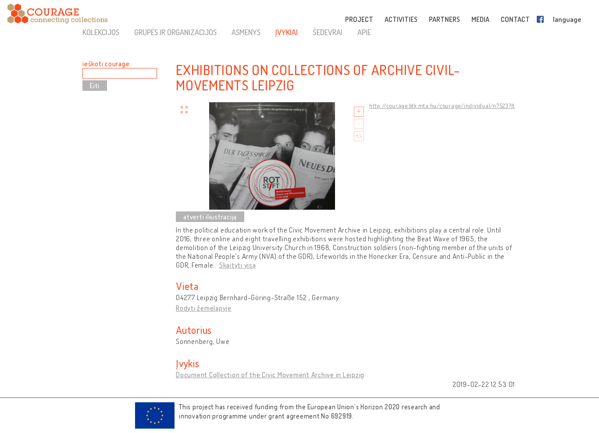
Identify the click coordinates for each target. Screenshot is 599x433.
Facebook (542, 19)
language (567, 19)
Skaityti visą (237, 265)
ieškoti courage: (106, 63)
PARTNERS (444, 19)
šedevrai (327, 32)
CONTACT (515, 19)
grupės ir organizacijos (175, 32)
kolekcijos (100, 32)
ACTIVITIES (401, 19)
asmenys (246, 32)
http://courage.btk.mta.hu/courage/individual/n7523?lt (442, 105)
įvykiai (286, 32)
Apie (364, 32)
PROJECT (359, 19)
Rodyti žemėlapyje (204, 308)
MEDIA (480, 19)
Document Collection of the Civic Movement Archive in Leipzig (270, 374)
